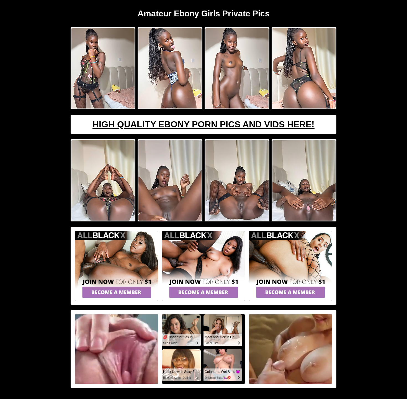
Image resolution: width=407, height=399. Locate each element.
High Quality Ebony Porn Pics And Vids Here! (203, 124)
